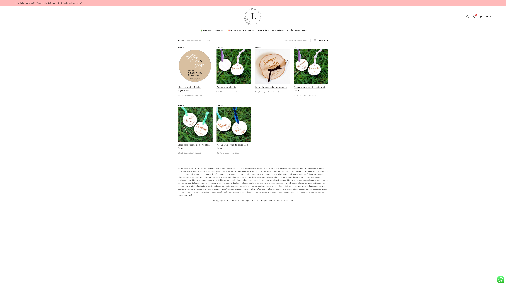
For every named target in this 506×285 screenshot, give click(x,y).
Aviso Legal (244, 200)
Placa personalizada (226, 87)
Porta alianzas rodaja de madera (271, 87)
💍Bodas (219, 30)
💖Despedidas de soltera (240, 30)
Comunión (262, 30)
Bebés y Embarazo (296, 30)
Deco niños (277, 30)
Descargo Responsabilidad (263, 200)
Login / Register (467, 16)
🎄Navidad (205, 30)
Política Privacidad (285, 200)
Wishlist (476, 15)
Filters (322, 40)
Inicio (182, 41)
